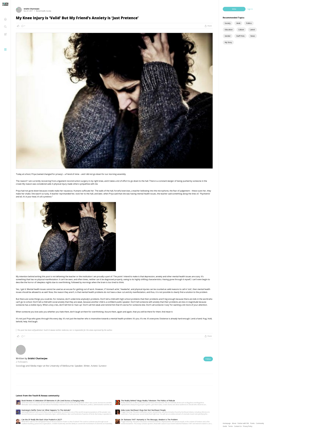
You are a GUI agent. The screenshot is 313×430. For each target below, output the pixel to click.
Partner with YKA (243, 423)
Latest (252, 29)
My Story (228, 42)
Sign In (250, 9)
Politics (249, 23)
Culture (241, 29)
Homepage (227, 423)
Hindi (238, 23)
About (234, 423)
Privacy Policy (247, 426)
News (252, 36)
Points (252, 423)
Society (227, 23)
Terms (230, 426)
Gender (227, 36)
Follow (208, 359)
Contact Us (238, 426)
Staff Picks (240, 36)
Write (234, 9)
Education (229, 29)
